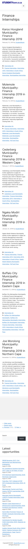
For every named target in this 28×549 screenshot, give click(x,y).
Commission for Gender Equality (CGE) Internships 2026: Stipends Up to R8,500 (13, 522)
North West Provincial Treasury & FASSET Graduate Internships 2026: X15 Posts (13, 514)
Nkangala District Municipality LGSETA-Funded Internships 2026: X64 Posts (13, 497)
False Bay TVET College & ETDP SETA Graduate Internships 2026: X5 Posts (13, 483)
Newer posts (8, 425)
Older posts (7, 423)
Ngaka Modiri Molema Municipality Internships (13, 262)
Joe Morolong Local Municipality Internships (14, 388)
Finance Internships (10, 68)
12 (15, 427)
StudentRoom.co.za (19, 543)
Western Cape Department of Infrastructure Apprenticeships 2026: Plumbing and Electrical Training (13, 505)
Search (4, 435)
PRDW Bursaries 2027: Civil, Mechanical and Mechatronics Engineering (11, 462)
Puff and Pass (14, 140)
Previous (5, 427)
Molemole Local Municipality (11, 133)
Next (18, 427)
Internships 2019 (7, 198)
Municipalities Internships (18, 75)
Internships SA (8, 66)
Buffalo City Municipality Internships (13, 322)
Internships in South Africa (14, 70)
